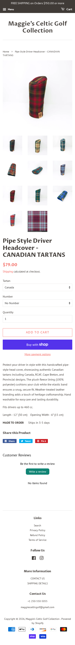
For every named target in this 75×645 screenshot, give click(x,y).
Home (6, 51)
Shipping (8, 271)
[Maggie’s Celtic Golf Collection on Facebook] (34, 558)
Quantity (8, 312)
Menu (10, 9)
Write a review (37, 471)
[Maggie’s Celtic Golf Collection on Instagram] (42, 558)
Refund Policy (37, 535)
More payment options (38, 354)
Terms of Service (37, 540)
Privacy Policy (37, 530)
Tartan (6, 281)
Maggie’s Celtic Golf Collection (37, 27)
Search (37, 525)
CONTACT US (38, 578)
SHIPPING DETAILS (37, 583)
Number (8, 296)
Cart (69, 9)
